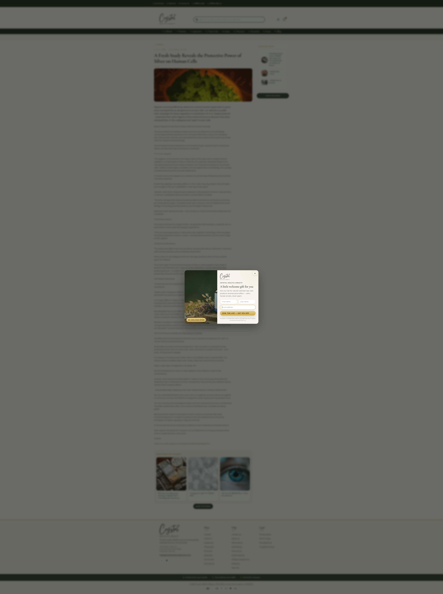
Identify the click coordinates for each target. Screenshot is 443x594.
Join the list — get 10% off (235, 313)
